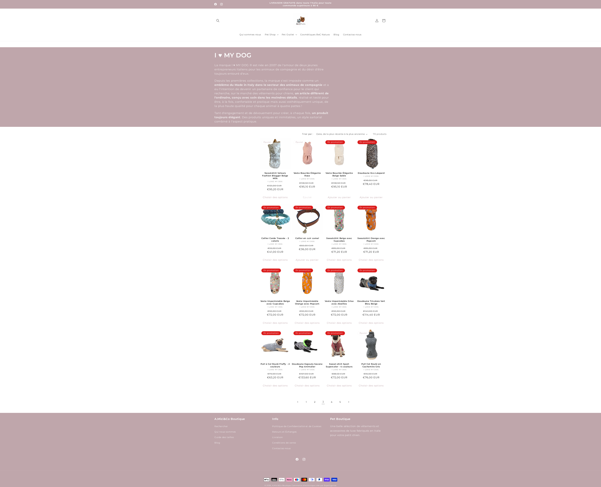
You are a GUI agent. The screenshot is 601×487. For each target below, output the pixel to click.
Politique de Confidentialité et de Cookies (296, 426)
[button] (217, 20)
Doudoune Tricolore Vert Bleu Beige (371, 302)
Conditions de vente (284, 442)
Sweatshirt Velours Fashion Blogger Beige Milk (275, 176)
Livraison (277, 437)
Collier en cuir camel (307, 238)
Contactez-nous (281, 448)
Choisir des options (275, 197)
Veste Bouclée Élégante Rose (307, 174)
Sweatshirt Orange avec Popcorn (371, 239)
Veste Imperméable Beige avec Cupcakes (275, 302)
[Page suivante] (348, 401)
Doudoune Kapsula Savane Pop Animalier (307, 365)
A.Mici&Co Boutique (281, 485)
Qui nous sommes (225, 431)
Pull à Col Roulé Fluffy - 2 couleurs (275, 365)
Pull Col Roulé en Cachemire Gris (371, 365)
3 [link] (323, 401)
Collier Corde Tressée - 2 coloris (275, 239)
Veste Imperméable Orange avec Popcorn (307, 302)
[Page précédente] (297, 401)
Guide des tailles (224, 437)
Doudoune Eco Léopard (371, 173)
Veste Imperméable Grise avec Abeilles (339, 302)
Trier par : (307, 134)
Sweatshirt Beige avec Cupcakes (339, 239)
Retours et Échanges (284, 431)
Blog (217, 442)
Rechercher (221, 426)
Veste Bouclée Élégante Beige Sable (339, 174)
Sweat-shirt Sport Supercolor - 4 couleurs (339, 365)
